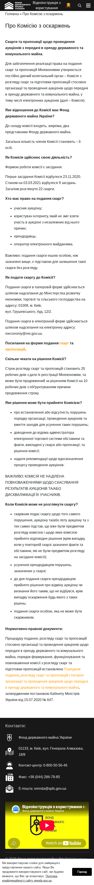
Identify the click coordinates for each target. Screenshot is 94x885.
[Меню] (88, 5)
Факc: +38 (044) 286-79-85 (39, 777)
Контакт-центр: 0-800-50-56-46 (43, 765)
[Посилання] (17, 5)
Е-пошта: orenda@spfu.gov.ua (42, 788)
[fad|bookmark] (69, 5)
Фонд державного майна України (45, 737)
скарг (64, 343)
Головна (12, 14)
